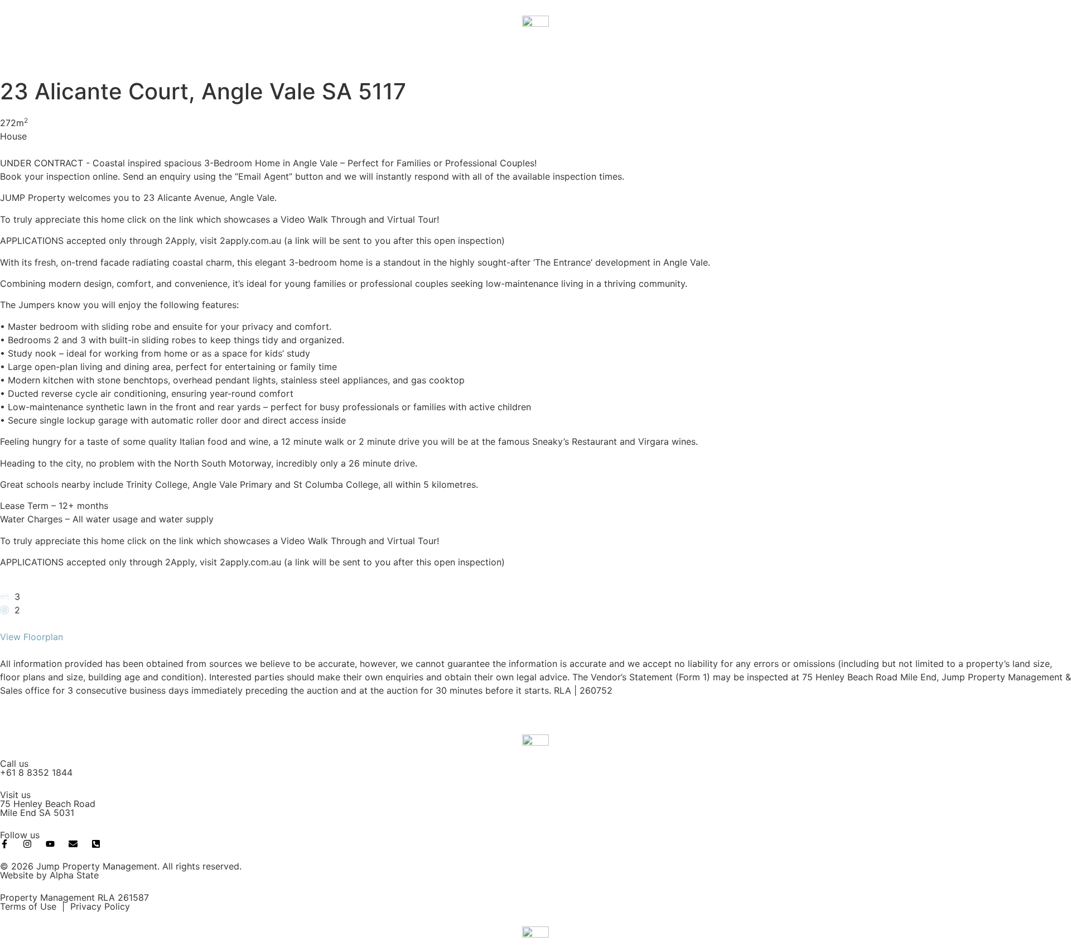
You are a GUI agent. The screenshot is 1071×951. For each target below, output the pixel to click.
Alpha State (74, 875)
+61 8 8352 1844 (36, 772)
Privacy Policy (100, 906)
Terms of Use (28, 906)
